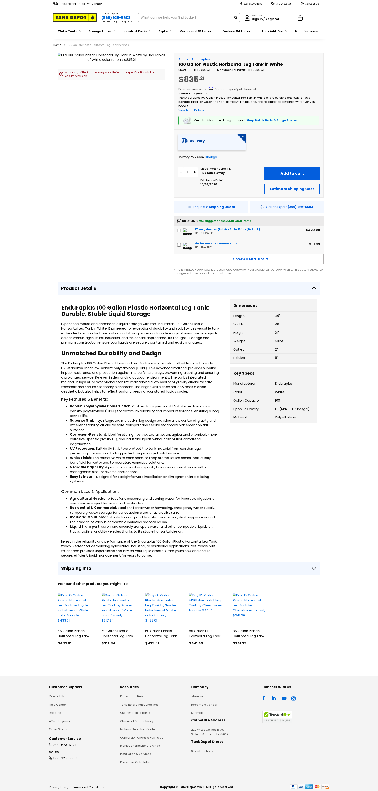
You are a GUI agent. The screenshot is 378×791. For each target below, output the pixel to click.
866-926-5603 (65, 758)
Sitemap (197, 713)
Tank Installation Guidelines (139, 705)
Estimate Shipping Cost (292, 188)
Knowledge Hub (131, 696)
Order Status (284, 3)
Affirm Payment (60, 721)
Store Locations (252, 3)
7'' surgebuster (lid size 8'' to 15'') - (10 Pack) (227, 229)
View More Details (191, 110)
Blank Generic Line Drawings (140, 746)
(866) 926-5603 (116, 17)
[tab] (212, 142)
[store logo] (75, 17)
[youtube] (284, 698)
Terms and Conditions (88, 787)
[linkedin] (274, 698)
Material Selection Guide (137, 729)
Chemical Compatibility (136, 721)
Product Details (78, 288)
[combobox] (189, 17)
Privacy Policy (58, 787)
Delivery (197, 140)
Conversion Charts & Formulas (141, 737)
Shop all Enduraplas (194, 59)
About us (197, 696)
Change (211, 157)
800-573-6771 (64, 744)
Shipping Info (76, 568)
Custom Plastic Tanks (135, 713)
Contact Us (312, 3)
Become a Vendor (204, 705)
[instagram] (293, 698)
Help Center (57, 705)
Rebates (55, 713)
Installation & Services (135, 754)
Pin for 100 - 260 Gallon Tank (215, 243)
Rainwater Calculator (135, 762)
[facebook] (264, 698)
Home (57, 45)
